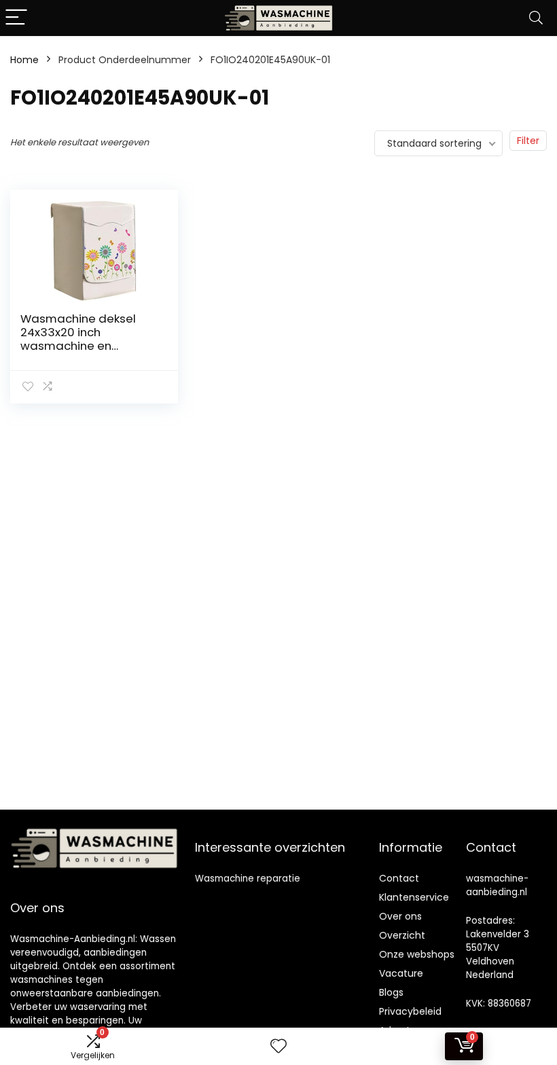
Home (24, 60)
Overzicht (402, 935)
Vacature (401, 973)
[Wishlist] (278, 1046)
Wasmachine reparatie (247, 878)
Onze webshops (416, 954)
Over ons (400, 916)
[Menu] (16, 18)
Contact (399, 878)
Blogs (391, 992)
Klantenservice (414, 897)
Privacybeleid (410, 1011)
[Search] (536, 18)
